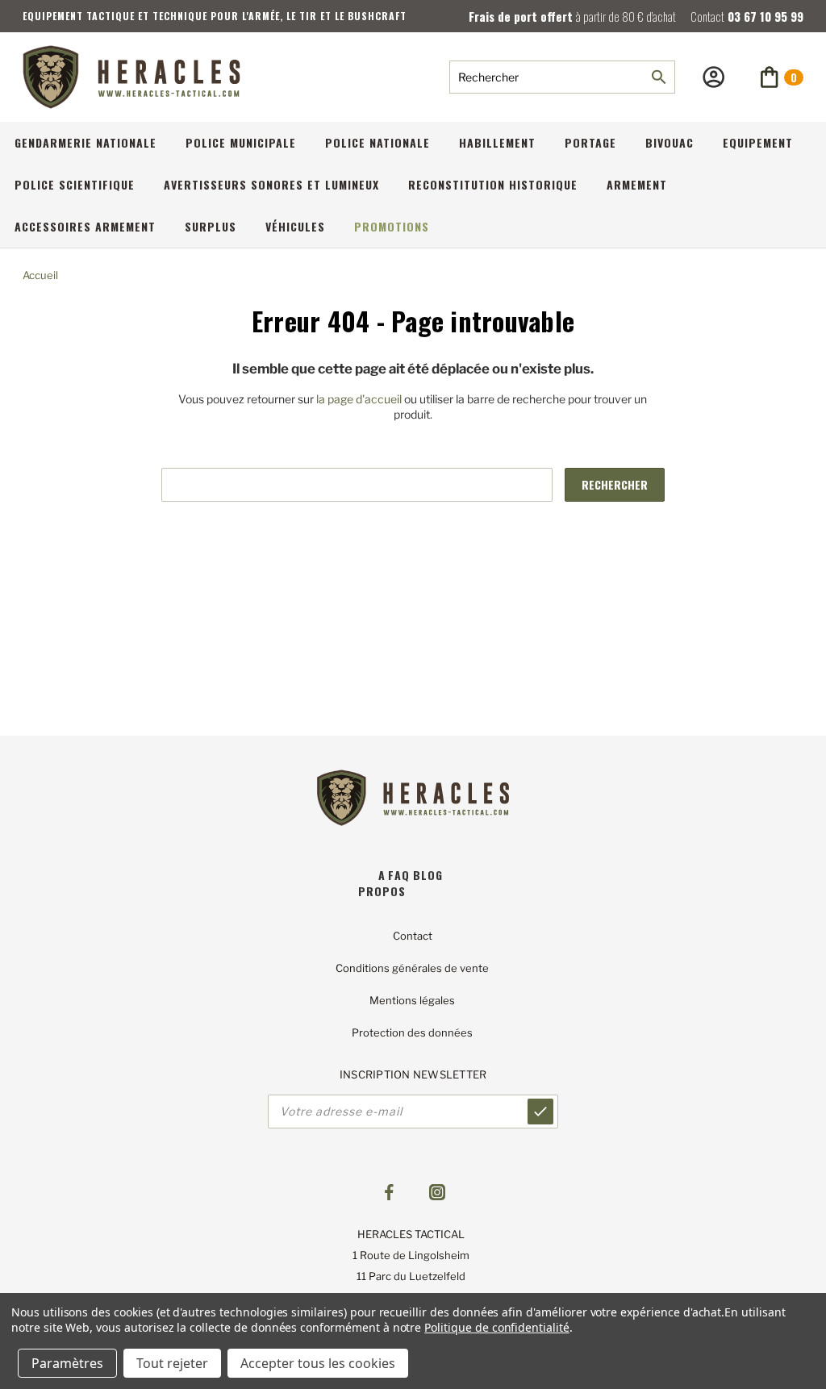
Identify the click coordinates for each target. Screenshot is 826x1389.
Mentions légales (412, 1000)
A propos (382, 882)
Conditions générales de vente (412, 967)
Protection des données (412, 1032)
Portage (590, 142)
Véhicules (295, 226)
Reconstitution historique (493, 184)
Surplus (210, 226)
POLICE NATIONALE (377, 142)
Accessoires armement (85, 226)
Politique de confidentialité (496, 1327)
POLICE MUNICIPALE (241, 142)
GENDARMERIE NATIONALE (85, 142)
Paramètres (67, 1363)
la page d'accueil (359, 399)
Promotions (391, 226)
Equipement (758, 142)
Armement (637, 184)
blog (428, 874)
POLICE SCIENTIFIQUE (75, 184)
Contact (412, 935)
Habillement (497, 142)
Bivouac (669, 142)
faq (399, 874)
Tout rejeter (172, 1363)
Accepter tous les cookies (317, 1363)
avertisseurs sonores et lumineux (271, 184)
